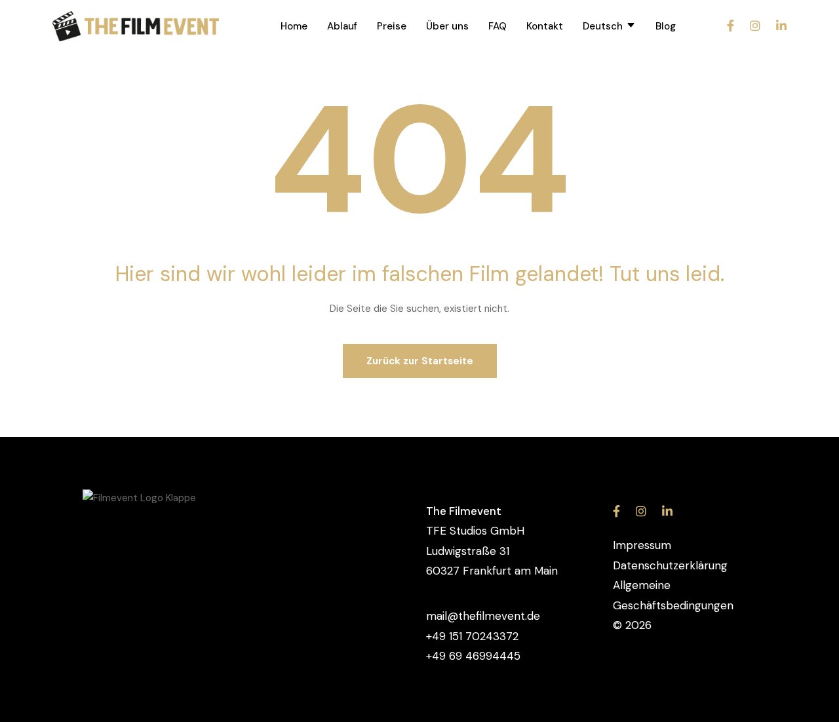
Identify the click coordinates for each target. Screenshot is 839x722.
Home (294, 26)
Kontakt (544, 26)
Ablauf (342, 26)
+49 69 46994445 (473, 656)
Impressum (642, 545)
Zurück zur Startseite (419, 361)
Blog (665, 26)
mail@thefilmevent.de (483, 616)
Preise (391, 26)
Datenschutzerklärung (670, 565)
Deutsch (603, 26)
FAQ (497, 26)
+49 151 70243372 (472, 636)
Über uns (447, 26)
